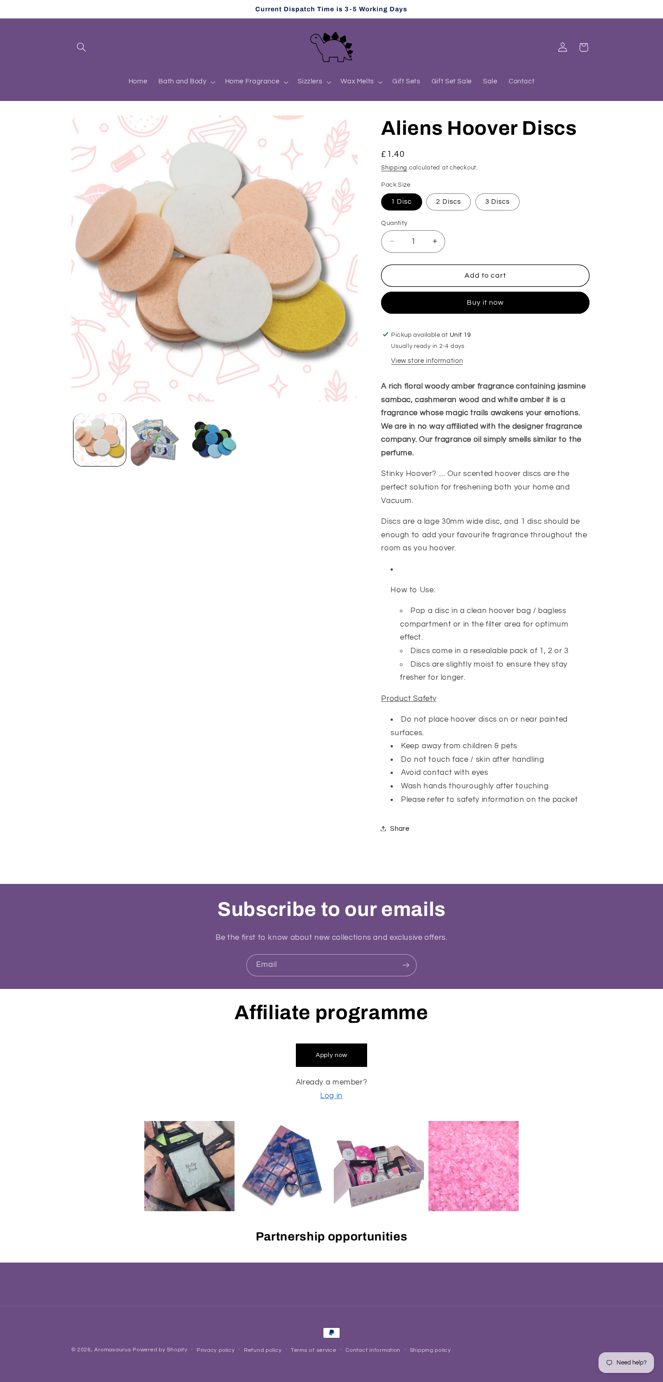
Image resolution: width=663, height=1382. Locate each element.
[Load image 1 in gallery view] (100, 439)
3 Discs (497, 201)
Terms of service (313, 1350)
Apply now (331, 1055)
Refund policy (263, 1350)
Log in (331, 1096)
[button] (81, 47)
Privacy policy (216, 1350)
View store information (427, 360)
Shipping (394, 167)
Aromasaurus (112, 1349)
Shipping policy (430, 1350)
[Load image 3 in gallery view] (214, 439)
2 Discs (448, 201)
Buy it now (485, 302)
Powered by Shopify (160, 1349)
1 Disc (401, 201)
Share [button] (399, 828)
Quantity (394, 223)
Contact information (373, 1350)
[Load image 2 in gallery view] (157, 439)
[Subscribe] (406, 965)
